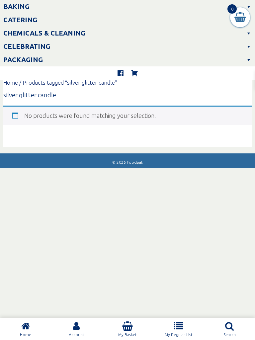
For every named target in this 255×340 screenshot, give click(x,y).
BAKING (16, 6)
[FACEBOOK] (121, 73)
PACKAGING (23, 59)
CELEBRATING (26, 46)
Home (10, 83)
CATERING (20, 20)
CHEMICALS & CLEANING (44, 33)
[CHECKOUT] (134, 73)
